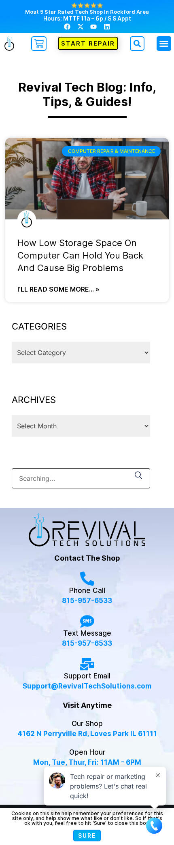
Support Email (87, 676)
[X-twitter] (80, 26)
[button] (164, 43)
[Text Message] (87, 621)
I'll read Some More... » (58, 289)
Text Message (87, 633)
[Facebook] (67, 26)
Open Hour (87, 752)
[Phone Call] (87, 579)
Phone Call (87, 590)
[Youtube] (93, 26)
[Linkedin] (106, 26)
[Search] (138, 476)
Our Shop (87, 724)
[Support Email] (87, 664)
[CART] (39, 43)
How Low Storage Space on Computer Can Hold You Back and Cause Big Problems (80, 255)
